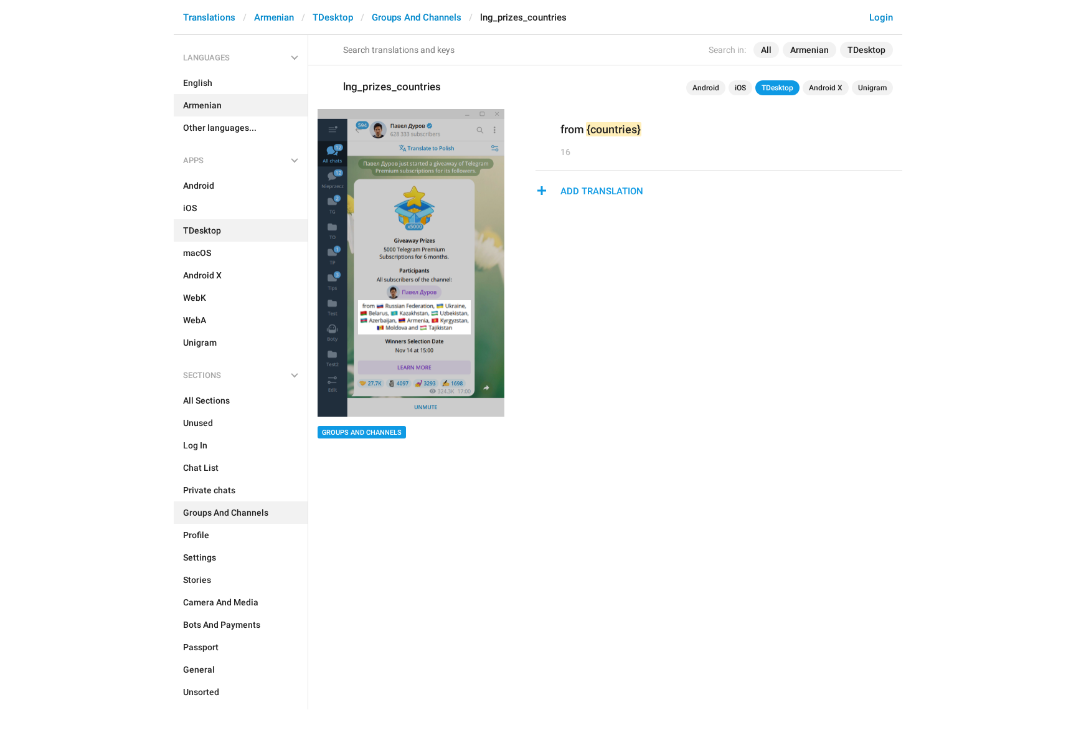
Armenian (274, 17)
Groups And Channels (416, 17)
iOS (740, 87)
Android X (825, 87)
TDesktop (333, 17)
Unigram (872, 87)
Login (881, 17)
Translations (209, 17)
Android (705, 87)
